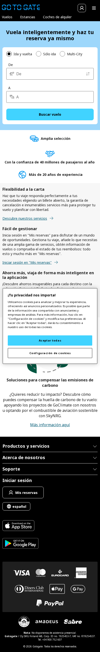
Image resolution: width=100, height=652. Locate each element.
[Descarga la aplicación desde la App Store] (20, 526)
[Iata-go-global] (24, 621)
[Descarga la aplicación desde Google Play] (20, 544)
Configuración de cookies (50, 353)
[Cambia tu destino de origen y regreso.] (88, 73)
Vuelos (7, 17)
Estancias (27, 17)
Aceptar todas (50, 340)
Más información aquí (50, 424)
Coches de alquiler (57, 17)
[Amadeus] (46, 621)
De (10, 64)
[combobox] (50, 74)
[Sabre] (73, 621)
